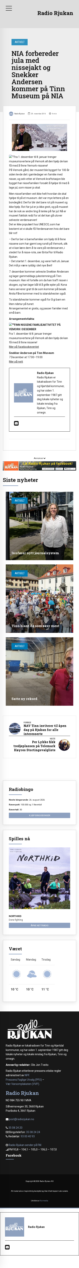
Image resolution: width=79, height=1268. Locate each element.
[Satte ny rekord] (39, 671)
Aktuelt (20, 42)
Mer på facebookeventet (24, 346)
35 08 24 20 (15, 1127)
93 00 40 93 (28, 1136)
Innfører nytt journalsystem (35, 553)
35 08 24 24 (33, 1132)
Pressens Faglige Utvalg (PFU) (24, 1079)
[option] (39, 137)
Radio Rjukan (55, 13)
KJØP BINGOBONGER (39, 815)
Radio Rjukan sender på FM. (25, 1145)
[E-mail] (16, 424)
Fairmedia (44, 1201)
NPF (27, 1075)
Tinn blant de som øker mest (35, 626)
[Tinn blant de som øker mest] (39, 598)
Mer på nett (16, 361)
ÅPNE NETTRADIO (40, 925)
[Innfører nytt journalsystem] (39, 526)
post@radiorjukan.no (21, 1119)
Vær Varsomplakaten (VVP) (22, 1083)
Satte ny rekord (24, 698)
